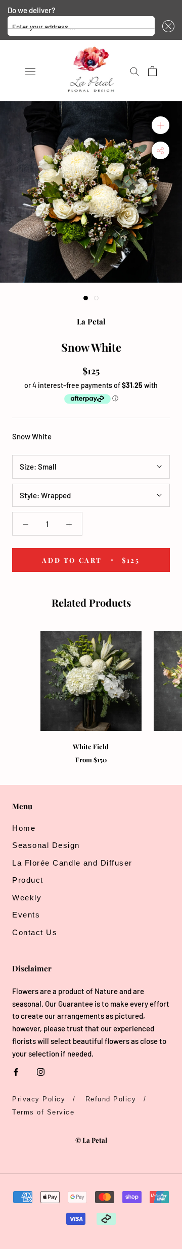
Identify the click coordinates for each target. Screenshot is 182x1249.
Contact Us (34, 932)
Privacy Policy (38, 1099)
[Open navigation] (30, 71)
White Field (91, 746)
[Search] (134, 71)
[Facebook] (16, 1071)
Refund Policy (110, 1099)
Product (27, 880)
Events (26, 914)
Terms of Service (43, 1112)
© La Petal (91, 1140)
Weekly (26, 897)
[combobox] (81, 26)
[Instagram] (40, 1071)
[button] (167, 26)
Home (23, 828)
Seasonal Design (46, 845)
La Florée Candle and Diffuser (72, 863)
